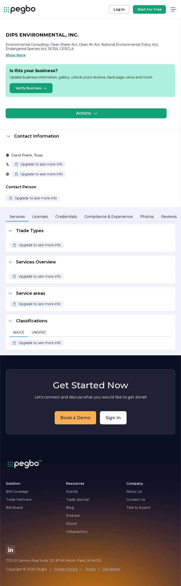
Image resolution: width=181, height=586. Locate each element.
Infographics (76, 531)
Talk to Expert (138, 507)
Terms (90, 569)
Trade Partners (19, 499)
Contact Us (135, 499)
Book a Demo (75, 417)
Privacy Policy (66, 569)
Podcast (73, 515)
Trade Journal (77, 499)
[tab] (17, 217)
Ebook (71, 523)
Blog (70, 507)
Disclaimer (111, 569)
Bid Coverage (17, 491)
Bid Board (14, 507)
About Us (134, 491)
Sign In (113, 417)
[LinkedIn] (10, 549)
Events (72, 491)
